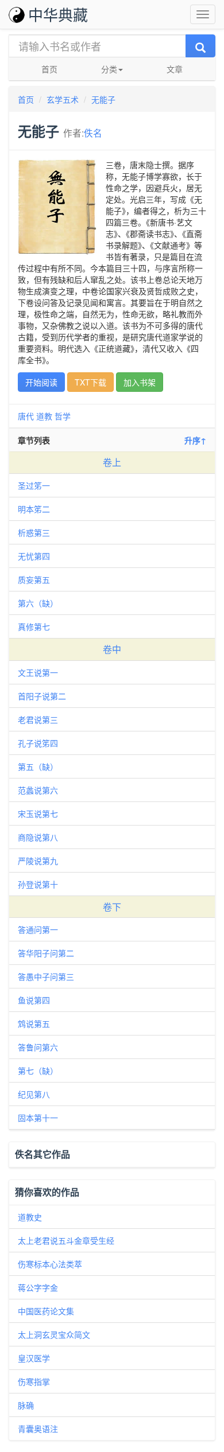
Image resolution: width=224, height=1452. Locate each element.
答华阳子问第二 (46, 953)
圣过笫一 (34, 485)
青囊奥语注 (38, 1428)
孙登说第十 (38, 884)
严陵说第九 (38, 860)
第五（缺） (38, 766)
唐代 (26, 416)
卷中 (112, 649)
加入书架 (139, 382)
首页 (49, 69)
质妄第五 (34, 579)
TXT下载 (90, 382)
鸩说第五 (34, 1023)
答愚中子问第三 (46, 976)
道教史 (30, 1217)
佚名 (93, 132)
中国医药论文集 (46, 1311)
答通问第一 (38, 929)
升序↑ (195, 440)
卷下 (112, 906)
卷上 (112, 462)
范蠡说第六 (38, 790)
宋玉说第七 (38, 813)
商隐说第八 (38, 837)
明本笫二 (34, 509)
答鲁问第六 (38, 1047)
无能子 (103, 99)
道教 (44, 416)
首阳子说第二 (42, 696)
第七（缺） (38, 1070)
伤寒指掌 (34, 1381)
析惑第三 (34, 532)
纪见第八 (34, 1094)
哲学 (63, 416)
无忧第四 (34, 556)
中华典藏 (58, 14)
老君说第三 (38, 719)
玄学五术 (63, 99)
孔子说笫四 (38, 743)
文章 (175, 69)
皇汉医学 (34, 1358)
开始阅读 (41, 382)
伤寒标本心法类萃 (50, 1264)
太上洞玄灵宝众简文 (54, 1334)
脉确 (26, 1405)
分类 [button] (109, 69)
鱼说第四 (34, 1000)
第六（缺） (38, 603)
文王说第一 (38, 672)
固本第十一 (38, 1117)
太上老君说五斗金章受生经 (66, 1240)
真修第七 (34, 626)
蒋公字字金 (38, 1287)
